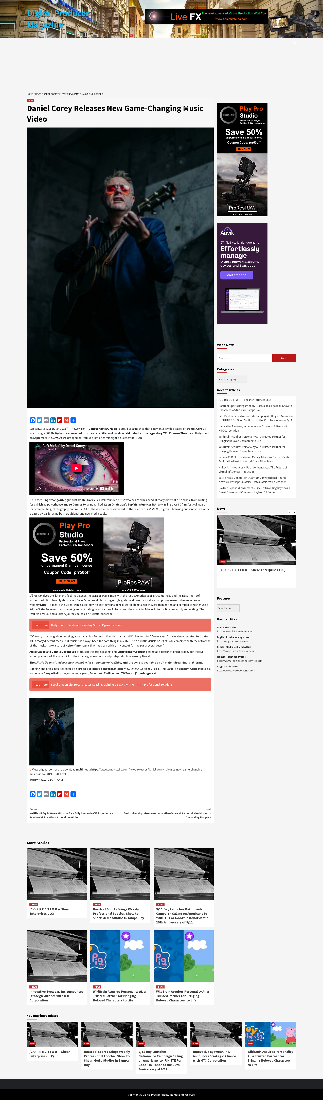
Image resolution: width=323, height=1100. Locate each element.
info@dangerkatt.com (107, 669)
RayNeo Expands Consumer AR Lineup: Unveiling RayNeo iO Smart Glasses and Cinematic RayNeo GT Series (254, 490)
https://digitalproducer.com (233, 641)
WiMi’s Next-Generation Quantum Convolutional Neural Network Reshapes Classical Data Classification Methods (252, 480)
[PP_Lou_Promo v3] (96, 555)
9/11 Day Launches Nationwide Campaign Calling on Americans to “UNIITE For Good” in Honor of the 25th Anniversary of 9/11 (182, 915)
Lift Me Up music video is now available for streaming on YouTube (78, 662)
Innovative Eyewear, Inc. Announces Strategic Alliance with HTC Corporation (56, 995)
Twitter (109, 673)
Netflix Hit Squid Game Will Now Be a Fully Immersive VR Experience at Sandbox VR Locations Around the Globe (72, 813)
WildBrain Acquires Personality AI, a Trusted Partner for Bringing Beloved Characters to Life (119, 995)
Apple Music (198, 669)
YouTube (153, 669)
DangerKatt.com (55, 673)
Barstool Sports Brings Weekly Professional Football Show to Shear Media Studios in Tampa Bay (118, 913)
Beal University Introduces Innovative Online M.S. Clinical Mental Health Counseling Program (167, 813)
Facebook (96, 673)
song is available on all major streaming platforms (168, 662)
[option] (256, 553)
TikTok (125, 673)
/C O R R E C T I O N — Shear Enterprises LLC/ (49, 911)
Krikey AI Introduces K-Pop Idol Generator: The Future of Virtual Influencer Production (253, 470)
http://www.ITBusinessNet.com (235, 631)
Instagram (81, 673)
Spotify (184, 669)
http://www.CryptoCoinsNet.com (236, 670)
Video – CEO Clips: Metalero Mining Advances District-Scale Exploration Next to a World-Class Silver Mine (254, 459)
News (30, 100)
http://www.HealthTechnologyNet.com (239, 660)
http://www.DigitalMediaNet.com (236, 651)
